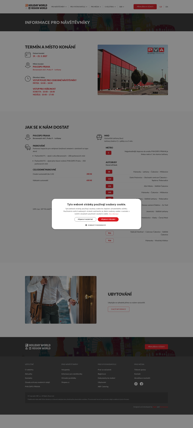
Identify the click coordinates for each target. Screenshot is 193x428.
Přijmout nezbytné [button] (85, 219)
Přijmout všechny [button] (108, 219)
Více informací (113, 214)
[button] (96, 225)
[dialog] (96, 214)
